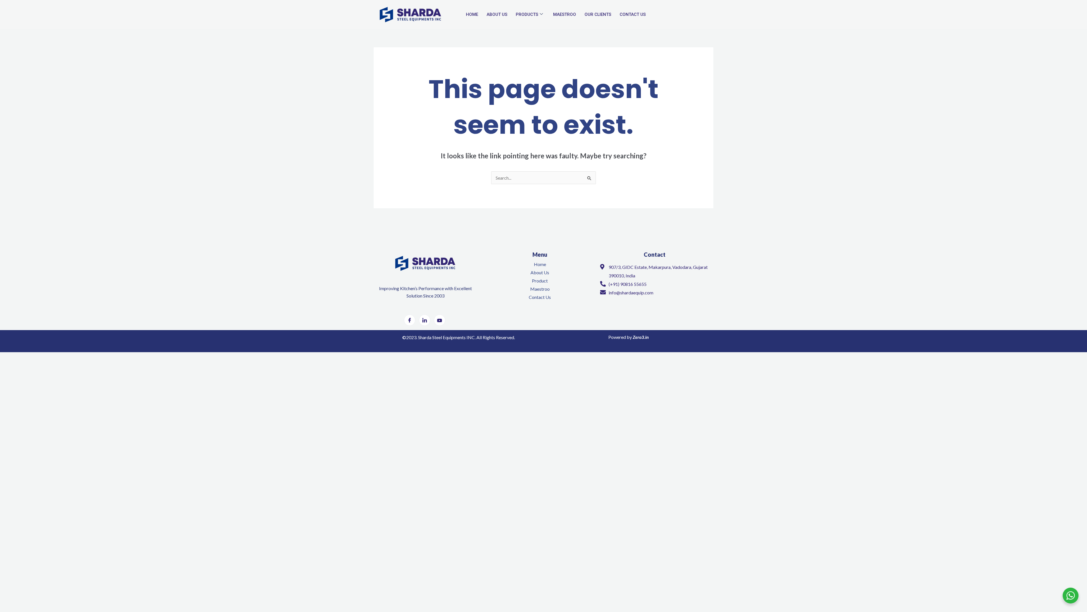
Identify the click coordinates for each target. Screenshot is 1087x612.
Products (527, 14)
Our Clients (598, 14)
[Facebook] (409, 320)
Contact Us (633, 14)
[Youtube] (439, 320)
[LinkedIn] (424, 320)
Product (540, 280)
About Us (497, 14)
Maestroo (564, 14)
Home (472, 14)
